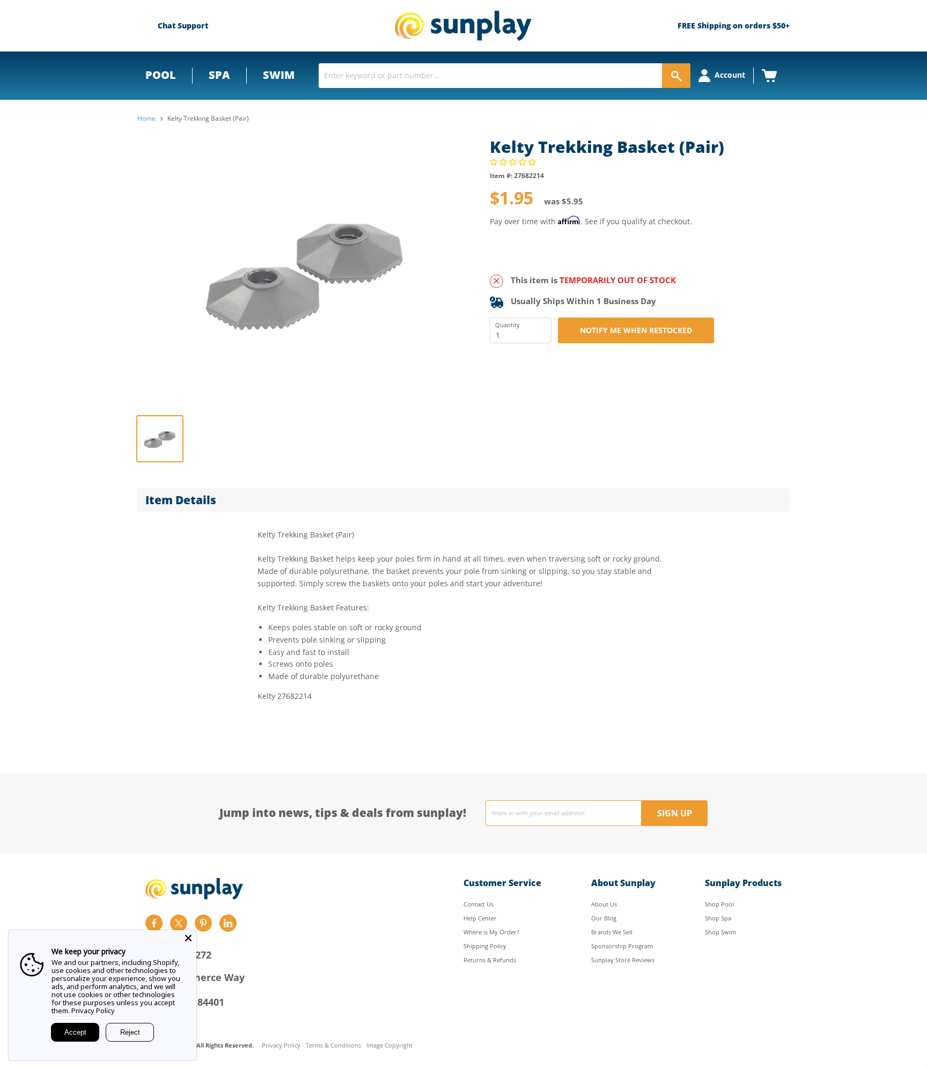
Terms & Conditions (333, 1045)
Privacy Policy (281, 1045)
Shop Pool (719, 904)
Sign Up (674, 813)
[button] (514, 162)
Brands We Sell (611, 932)
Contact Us (479, 904)
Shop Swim (720, 932)
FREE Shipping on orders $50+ (734, 25)
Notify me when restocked (636, 330)
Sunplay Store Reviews (622, 960)
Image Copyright (389, 1045)
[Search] (676, 75)
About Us (604, 904)
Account (730, 75)
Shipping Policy (485, 946)
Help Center (480, 918)
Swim (279, 75)
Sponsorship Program (622, 946)
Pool (160, 75)
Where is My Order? (491, 932)
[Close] (188, 938)
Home (146, 118)
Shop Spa (718, 918)
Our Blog (603, 918)
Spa (219, 75)
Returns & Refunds (490, 960)
